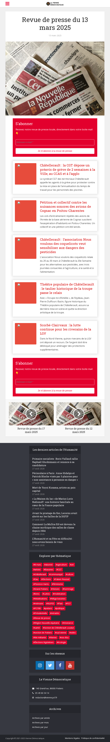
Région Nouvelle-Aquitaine (47, 623)
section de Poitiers (43, 632)
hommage (68, 589)
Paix (60, 603)
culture (70, 574)
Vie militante (40, 637)
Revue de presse (42, 618)
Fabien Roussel (62, 579)
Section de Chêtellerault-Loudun (59, 627)
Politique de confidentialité (93, 738)
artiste (38, 569)
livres (37, 593)
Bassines (49, 569)
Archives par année (41, 718)
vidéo (73, 632)
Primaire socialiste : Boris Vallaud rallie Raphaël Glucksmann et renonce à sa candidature (55, 462)
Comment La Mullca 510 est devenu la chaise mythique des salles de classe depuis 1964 (53, 527)
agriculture (62, 564)
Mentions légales (72, 738)
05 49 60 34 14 (42, 693)
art (72, 564)
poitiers (48, 608)
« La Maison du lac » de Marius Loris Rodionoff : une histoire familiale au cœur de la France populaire (52, 502)
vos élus (65, 637)
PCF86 (38, 608)
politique (60, 608)
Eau (36, 579)
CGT (60, 569)
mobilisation (59, 593)
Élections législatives (44, 642)
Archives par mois (40, 722)
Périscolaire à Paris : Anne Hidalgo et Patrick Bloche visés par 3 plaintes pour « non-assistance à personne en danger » (55, 476)
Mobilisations (41, 598)
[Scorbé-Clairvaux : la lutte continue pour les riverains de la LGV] (55, 337)
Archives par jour (40, 727)
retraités (55, 613)
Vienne (53, 637)
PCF (69, 603)
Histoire (55, 589)
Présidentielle (41, 613)
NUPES (51, 603)
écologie (62, 642)
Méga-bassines (58, 598)
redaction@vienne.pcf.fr (46, 697)
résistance (68, 623)
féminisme (58, 584)
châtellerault (40, 574)
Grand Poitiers (41, 589)
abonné (49, 564)
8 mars (38, 564)
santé (37, 627)
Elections (47, 579)
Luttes (47, 593)
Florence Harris (42, 584)
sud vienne (61, 632)
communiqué (56, 574)
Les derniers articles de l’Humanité (55, 449)
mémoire (39, 603)
